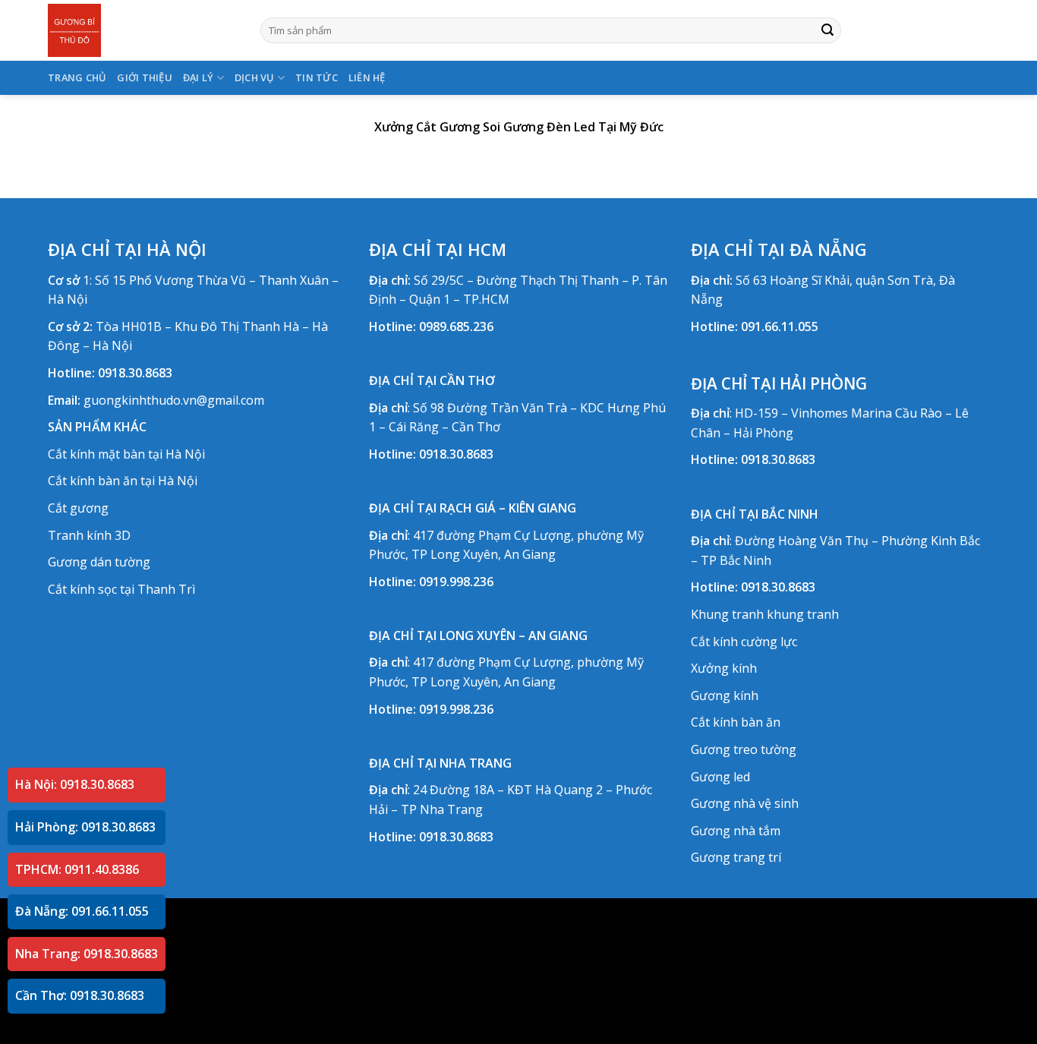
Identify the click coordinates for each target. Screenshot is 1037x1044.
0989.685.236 (456, 326)
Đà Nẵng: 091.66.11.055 (82, 911)
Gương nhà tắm (735, 830)
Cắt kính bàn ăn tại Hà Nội (122, 480)
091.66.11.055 (779, 326)
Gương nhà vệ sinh (745, 803)
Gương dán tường (99, 562)
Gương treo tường (743, 749)
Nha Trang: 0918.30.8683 (86, 953)
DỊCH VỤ (255, 77)
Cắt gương (78, 508)
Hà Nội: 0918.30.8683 (74, 784)
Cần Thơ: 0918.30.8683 (79, 995)
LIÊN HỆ (367, 77)
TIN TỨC (316, 77)
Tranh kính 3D (89, 535)
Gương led (720, 776)
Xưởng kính (724, 668)
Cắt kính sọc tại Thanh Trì (121, 589)
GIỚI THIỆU (144, 77)
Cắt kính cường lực (744, 641)
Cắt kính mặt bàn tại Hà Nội (126, 454)
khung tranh (803, 614)
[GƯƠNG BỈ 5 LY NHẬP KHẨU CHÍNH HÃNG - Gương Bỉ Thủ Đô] (143, 30)
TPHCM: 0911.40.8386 (77, 869)
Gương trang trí (736, 857)
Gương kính (724, 695)
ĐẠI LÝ (198, 77)
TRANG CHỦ (77, 77)
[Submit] (827, 30)
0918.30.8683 (135, 372)
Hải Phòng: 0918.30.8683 (85, 826)
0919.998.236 (456, 581)
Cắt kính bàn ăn (735, 722)
